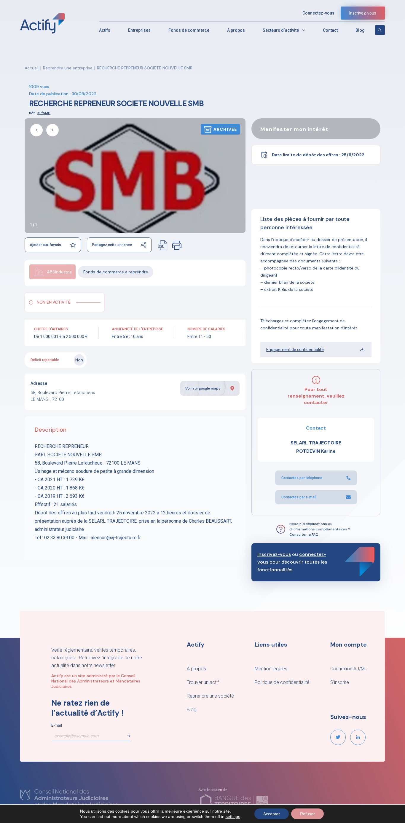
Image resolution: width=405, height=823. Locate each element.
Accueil (32, 68)
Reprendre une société (210, 696)
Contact (330, 30)
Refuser (307, 813)
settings (233, 816)
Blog (360, 30)
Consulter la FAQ (303, 534)
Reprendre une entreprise (68, 68)
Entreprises (139, 30)
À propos (236, 30)
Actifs (104, 30)
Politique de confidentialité (282, 682)
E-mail (56, 725)
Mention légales (271, 669)
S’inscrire (339, 682)
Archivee (225, 129)
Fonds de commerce (188, 30)
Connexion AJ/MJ (348, 669)
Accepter (271, 813)
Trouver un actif (203, 682)
